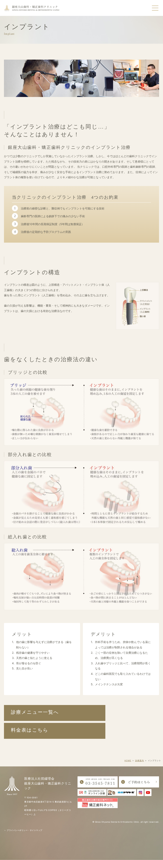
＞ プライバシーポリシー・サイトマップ (23, 830)
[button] (54, 713)
